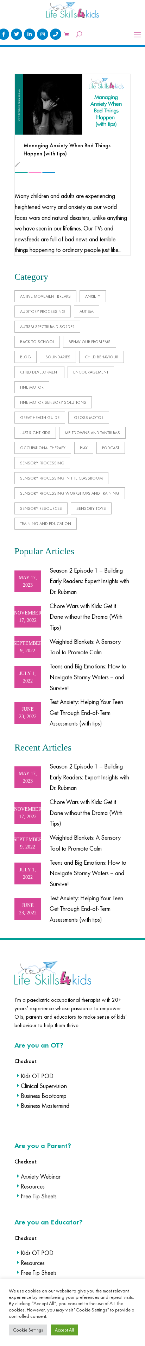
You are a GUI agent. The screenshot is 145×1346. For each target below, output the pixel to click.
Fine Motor (32, 387)
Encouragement (90, 372)
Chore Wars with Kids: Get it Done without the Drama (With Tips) (86, 616)
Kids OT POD (37, 1076)
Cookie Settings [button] (28, 1330)
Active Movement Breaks (45, 296)
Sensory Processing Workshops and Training (69, 493)
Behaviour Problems (90, 342)
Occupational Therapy (42, 448)
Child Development (39, 372)
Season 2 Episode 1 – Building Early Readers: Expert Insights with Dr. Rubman (89, 581)
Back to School (37, 342)
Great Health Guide (39, 417)
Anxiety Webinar (41, 1176)
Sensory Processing (42, 463)
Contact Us (55, 34)
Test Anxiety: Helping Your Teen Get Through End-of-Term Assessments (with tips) (86, 712)
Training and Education (45, 523)
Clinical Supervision (44, 1086)
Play (84, 448)
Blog (25, 357)
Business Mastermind (45, 1105)
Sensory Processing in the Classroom (61, 478)
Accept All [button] (64, 1330)
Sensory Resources (41, 508)
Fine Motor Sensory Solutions (53, 402)
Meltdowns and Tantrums (92, 433)
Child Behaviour (101, 357)
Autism (87, 311)
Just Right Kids (35, 433)
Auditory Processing (42, 311)
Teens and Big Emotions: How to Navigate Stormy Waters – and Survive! (88, 677)
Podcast (110, 448)
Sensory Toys (91, 508)
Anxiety (92, 296)
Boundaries (57, 357)
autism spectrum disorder (47, 326)
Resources (33, 1186)
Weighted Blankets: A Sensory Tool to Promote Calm (85, 646)
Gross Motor (88, 417)
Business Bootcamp (44, 1096)
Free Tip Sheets (39, 1196)
